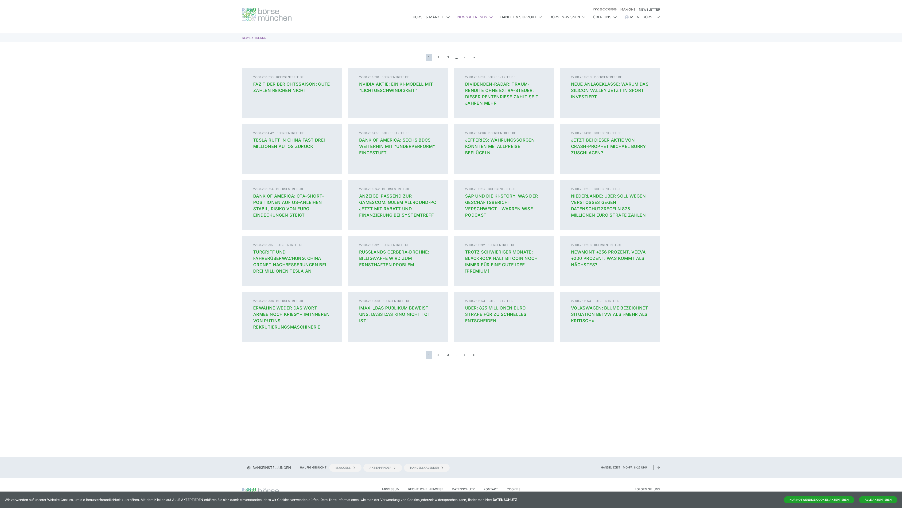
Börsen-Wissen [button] (565, 17)
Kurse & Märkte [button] (428, 17)
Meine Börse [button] (642, 17)
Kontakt (490, 489)
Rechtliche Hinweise (425, 489)
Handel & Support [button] (518, 17)
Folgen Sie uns (647, 489)
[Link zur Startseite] (292, 14)
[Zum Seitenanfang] (658, 467)
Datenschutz (463, 489)
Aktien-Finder (380, 467)
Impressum (390, 489)
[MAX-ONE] (626, 9)
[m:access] (603, 9)
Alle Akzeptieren (878, 499)
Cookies (513, 489)
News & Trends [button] (472, 17)
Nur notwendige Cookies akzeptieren (819, 499)
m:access (343, 467)
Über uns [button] (602, 17)
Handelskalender (424, 467)
